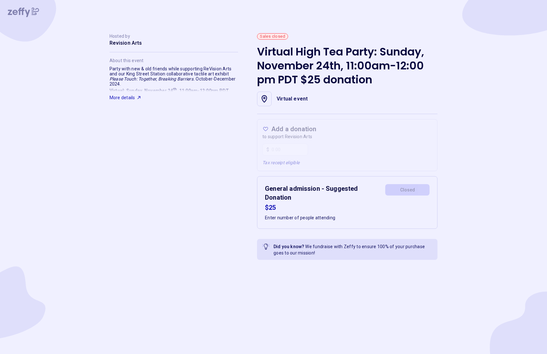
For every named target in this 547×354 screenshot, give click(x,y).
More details (122, 97)
